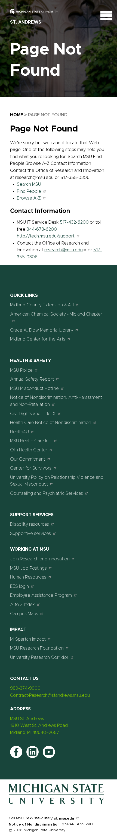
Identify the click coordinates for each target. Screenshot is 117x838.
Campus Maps (24, 614)
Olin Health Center (28, 450)
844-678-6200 (41, 229)
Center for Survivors (30, 468)
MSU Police (21, 370)
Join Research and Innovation (40, 559)
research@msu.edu (63, 250)
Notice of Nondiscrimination (34, 824)
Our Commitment (27, 459)
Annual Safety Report (32, 379)
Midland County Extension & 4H (42, 305)
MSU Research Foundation (37, 648)
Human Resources (28, 577)
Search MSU (29, 184)
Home (16, 115)
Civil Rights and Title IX (33, 414)
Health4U (19, 432)
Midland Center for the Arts (37, 339)
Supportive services (30, 533)
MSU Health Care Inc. (31, 441)
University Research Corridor (39, 657)
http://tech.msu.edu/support (46, 236)
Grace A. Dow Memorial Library (41, 330)
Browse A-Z (29, 198)
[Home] (56, 803)
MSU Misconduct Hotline (34, 388)
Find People (29, 191)
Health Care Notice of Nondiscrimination (50, 422)
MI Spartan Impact (28, 639)
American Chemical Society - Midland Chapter (56, 314)
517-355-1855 (38, 818)
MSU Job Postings (28, 568)
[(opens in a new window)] (37, 11)
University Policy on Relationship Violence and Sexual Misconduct (56, 481)
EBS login (19, 586)
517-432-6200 (74, 222)
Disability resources (29, 524)
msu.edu (66, 818)
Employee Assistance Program (41, 595)
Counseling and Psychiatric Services (46, 493)
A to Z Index (22, 604)
